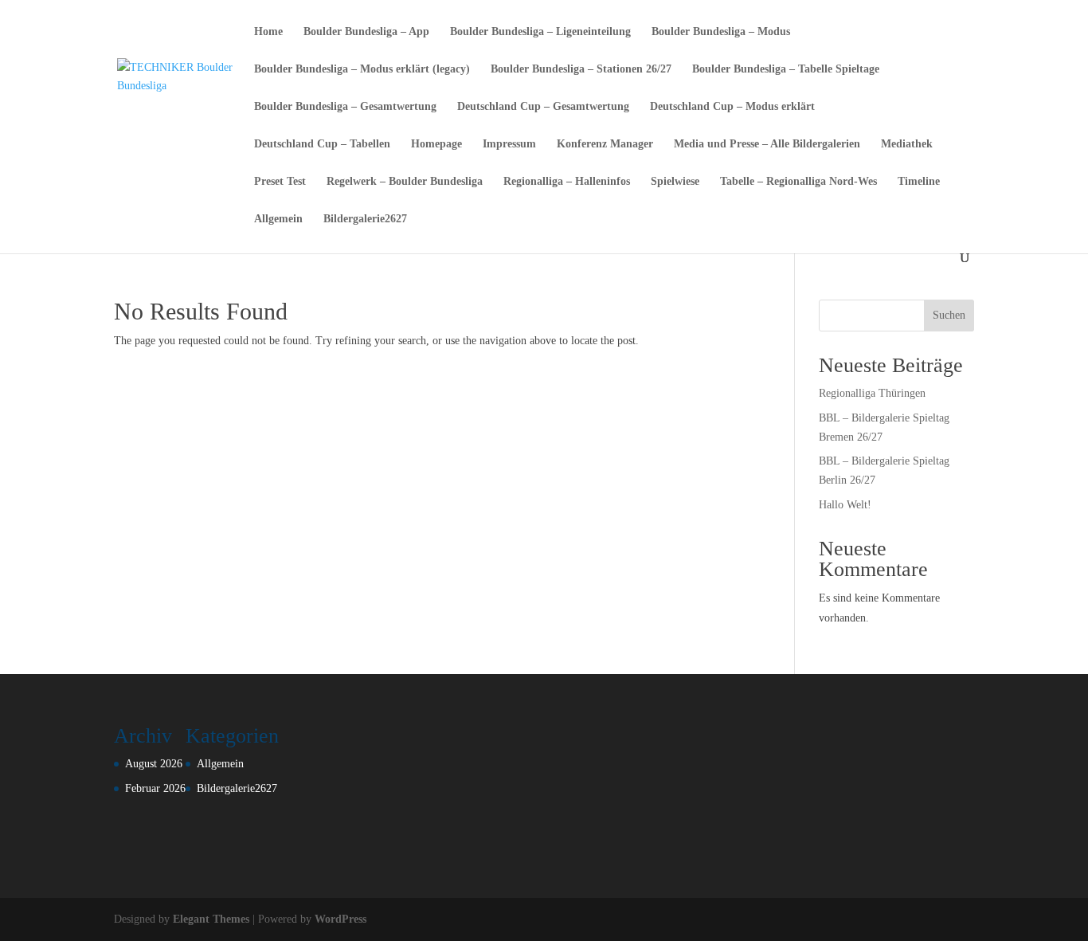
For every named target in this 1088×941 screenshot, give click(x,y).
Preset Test (280, 181)
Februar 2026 (155, 788)
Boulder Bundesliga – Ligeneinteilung (540, 31)
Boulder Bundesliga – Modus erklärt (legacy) (362, 69)
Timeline (919, 181)
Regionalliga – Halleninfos (566, 181)
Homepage (436, 144)
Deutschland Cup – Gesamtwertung (543, 106)
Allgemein (278, 219)
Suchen (949, 315)
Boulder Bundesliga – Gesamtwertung (345, 106)
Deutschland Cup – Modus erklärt (732, 106)
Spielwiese (675, 181)
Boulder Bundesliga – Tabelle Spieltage (785, 69)
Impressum (509, 144)
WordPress (340, 919)
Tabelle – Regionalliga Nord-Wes (798, 181)
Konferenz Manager (605, 144)
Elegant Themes (211, 919)
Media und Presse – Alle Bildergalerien (767, 144)
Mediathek (907, 144)
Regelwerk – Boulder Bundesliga (405, 181)
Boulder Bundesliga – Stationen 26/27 (581, 69)
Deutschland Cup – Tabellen (322, 144)
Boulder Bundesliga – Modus (721, 31)
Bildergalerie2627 (365, 219)
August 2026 (153, 764)
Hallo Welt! (845, 505)
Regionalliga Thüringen (872, 393)
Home (268, 31)
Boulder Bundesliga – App (366, 31)
